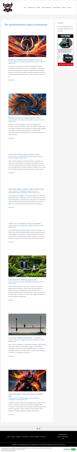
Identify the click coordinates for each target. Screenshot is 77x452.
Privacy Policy (25, 436)
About (8, 436)
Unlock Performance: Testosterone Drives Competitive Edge (25, 395)
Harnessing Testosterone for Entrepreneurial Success (25, 60)
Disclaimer (18, 436)
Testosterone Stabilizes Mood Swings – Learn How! (24, 338)
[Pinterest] (39, 428)
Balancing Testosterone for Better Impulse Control (24, 118)
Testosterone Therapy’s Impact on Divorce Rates (23, 154)
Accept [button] (73, 449)
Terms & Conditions (34, 436)
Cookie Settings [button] (67, 449)
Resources (42, 436)
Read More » (11, 80)
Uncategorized (11, 399)
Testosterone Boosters (46, 7)
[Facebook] (37, 428)
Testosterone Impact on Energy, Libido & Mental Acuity (26, 189)
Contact (13, 436)
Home (25, 7)
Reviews (38, 7)
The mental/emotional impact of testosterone (29, 61)
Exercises (69, 7)
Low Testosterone (56, 7)
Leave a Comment (12, 61)
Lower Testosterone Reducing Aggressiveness (22, 280)
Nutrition (64, 7)
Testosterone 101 (31, 7)
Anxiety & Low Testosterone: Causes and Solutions (24, 223)
